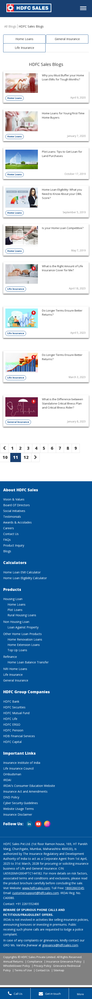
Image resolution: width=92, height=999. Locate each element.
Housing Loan (12, 599)
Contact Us (11, 534)
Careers (8, 528)
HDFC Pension (13, 730)
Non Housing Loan (16, 622)
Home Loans (24, 39)
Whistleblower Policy (16, 966)
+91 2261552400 (27, 904)
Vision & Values (13, 499)
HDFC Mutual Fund (16, 713)
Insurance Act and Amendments (25, 791)
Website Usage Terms (18, 809)
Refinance (10, 657)
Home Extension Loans (23, 645)
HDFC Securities (14, 707)
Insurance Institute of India (21, 763)
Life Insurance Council (18, 768)
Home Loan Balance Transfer (28, 662)
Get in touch (53, 994)
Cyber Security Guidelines (20, 803)
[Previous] (4, 448)
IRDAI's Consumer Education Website (29, 786)
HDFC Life (10, 719)
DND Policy (11, 797)
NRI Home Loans (15, 669)
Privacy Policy (42, 966)
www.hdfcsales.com (36, 888)
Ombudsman (12, 774)
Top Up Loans (17, 650)
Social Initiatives (14, 511)
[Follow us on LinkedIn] (29, 822)
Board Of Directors (16, 505)
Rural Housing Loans (21, 615)
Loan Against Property (23, 627)
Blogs (7, 551)
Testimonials (12, 517)
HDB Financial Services (19, 736)
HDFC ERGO (11, 724)
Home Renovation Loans (24, 639)
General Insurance (67, 39)
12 (26, 457)
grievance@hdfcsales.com (60, 945)
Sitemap (58, 970)
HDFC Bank (11, 701)
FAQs (7, 540)
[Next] (35, 457)
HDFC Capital (12, 742)
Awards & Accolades (17, 522)
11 (15, 457)
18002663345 (74, 888)
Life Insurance (24, 48)
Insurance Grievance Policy (64, 961)
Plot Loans (14, 610)
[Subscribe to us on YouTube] (38, 822)
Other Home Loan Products (22, 634)
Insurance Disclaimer (17, 814)
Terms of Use (23, 970)
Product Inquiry (13, 545)
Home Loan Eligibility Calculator (25, 578)
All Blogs (10, 26)
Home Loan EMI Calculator (22, 572)
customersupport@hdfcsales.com (35, 893)
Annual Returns (13, 961)
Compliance (34, 961)
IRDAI (7, 780)
